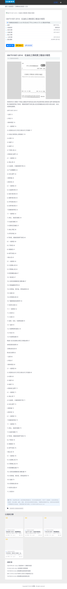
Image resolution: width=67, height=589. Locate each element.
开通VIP (20, 45)
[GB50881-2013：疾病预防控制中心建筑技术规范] (14, 523)
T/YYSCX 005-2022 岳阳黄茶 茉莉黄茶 (17, 568)
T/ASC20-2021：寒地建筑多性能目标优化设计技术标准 (52, 532)
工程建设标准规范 (19, 6)
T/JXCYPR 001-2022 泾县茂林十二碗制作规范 (19, 565)
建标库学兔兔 (46, 22)
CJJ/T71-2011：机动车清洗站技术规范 (33, 532)
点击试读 (29, 45)
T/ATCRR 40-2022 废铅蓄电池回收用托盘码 (19, 571)
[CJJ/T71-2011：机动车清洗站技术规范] (33, 523)
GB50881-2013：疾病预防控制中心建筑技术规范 (14, 532)
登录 (56, 2)
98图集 (33, 586)
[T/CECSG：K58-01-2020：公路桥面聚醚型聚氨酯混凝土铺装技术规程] (14, 544)
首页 (6, 6)
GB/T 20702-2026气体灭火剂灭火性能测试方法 (20, 573)
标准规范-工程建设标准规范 (16, 508)
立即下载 (10, 45)
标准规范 (11, 6)
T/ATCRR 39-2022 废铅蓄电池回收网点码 (18, 576)
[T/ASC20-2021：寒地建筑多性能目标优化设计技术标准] (53, 523)
